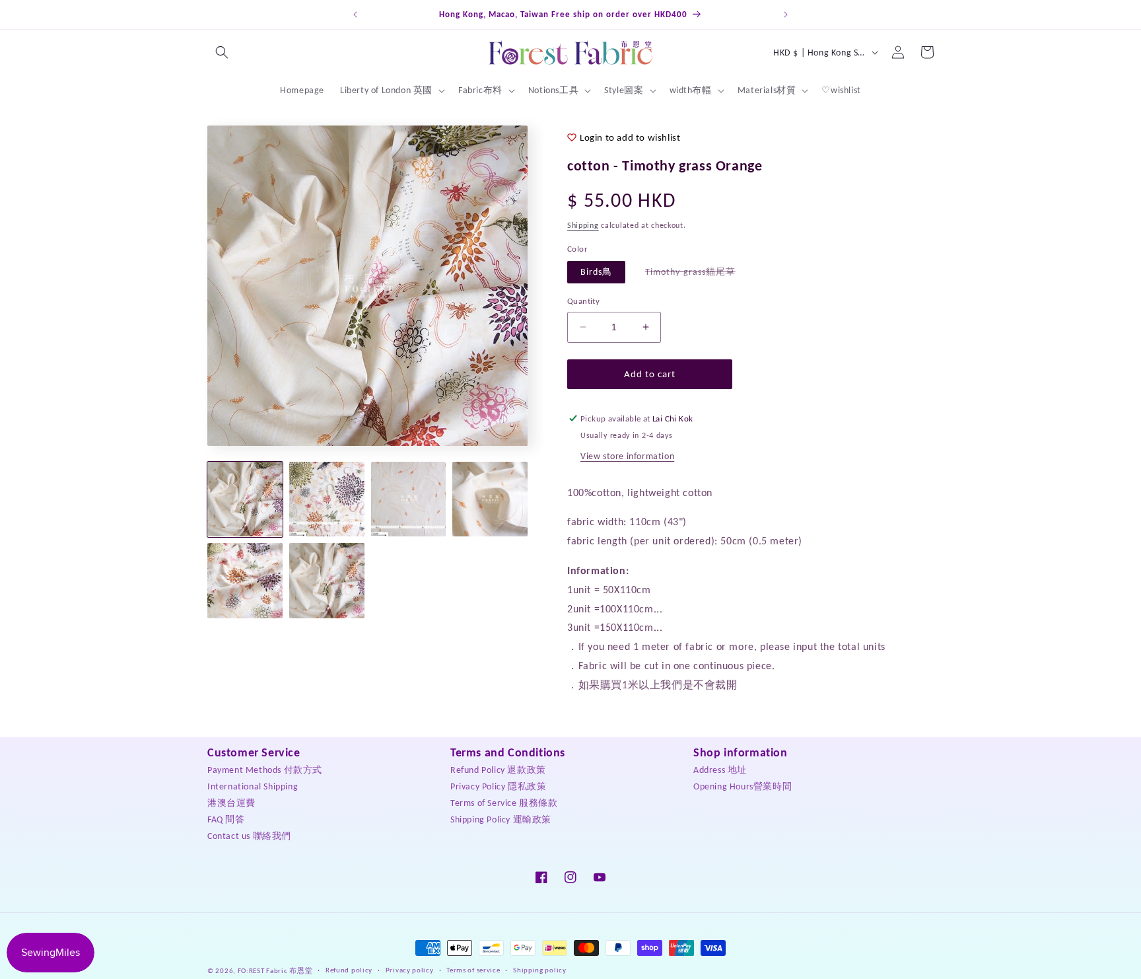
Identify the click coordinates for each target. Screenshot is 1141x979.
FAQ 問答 (226, 819)
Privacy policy (410, 970)
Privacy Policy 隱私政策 (498, 786)
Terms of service (473, 970)
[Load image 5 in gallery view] (245, 580)
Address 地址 (720, 770)
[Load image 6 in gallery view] (326, 580)
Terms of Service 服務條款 (504, 803)
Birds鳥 (596, 271)
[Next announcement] (785, 14)
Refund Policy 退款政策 (498, 770)
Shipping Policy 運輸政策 (500, 819)
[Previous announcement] (355, 14)
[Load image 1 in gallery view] (245, 499)
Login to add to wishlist (630, 137)
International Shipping (252, 786)
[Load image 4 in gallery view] (490, 499)
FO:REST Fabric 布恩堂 (275, 970)
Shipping (583, 225)
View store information (627, 456)
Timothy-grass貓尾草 (697, 274)
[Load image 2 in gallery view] (326, 499)
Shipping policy (540, 970)
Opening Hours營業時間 (742, 786)
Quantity (583, 301)
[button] (221, 52)
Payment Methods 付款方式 (264, 770)
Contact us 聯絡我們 (249, 836)
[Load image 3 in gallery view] (408, 499)
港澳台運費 (231, 803)
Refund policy (349, 970)
